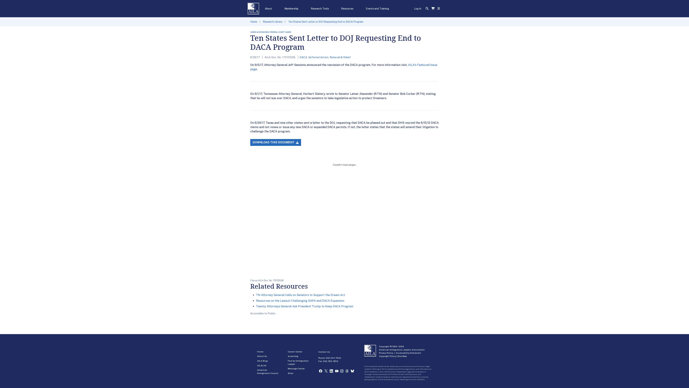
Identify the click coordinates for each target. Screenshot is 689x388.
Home (253, 21)
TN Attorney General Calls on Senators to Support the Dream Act (300, 295)
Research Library (272, 21)
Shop (290, 373)
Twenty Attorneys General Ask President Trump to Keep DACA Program (304, 306)
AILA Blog (262, 361)
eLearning (293, 356)
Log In (417, 8)
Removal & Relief (340, 57)
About (268, 8)
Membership (291, 8)
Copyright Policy (387, 356)
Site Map (402, 356)
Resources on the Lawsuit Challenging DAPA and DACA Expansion (300, 300)
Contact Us (324, 352)
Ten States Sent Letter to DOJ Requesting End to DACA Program (325, 21)
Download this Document (274, 142)
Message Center (296, 368)
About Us (262, 356)
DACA (303, 57)
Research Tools (320, 8)
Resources (347, 8)
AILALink (261, 365)
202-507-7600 (333, 358)
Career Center (295, 351)
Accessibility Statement (408, 353)
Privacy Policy (386, 353)
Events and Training (377, 8)
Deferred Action (318, 57)
